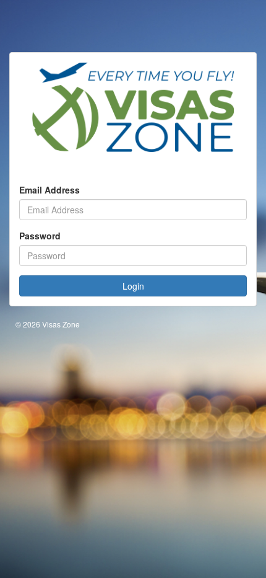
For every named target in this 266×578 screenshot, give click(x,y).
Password (40, 235)
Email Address (49, 190)
